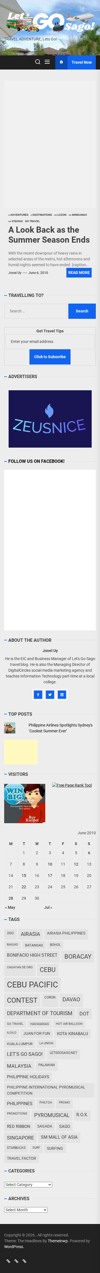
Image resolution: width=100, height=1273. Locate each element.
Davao (71, 999)
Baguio (12, 944)
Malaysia (19, 1066)
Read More (79, 272)
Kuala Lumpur (19, 1044)
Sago (64, 1126)
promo (64, 1102)
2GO (10, 933)
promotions (17, 1113)
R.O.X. (82, 1114)
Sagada (44, 1126)
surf (36, 1147)
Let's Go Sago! (25, 1054)
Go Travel (15, 1024)
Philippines (19, 1103)
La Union (46, 1043)
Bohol (55, 945)
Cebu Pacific (32, 984)
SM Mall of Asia (59, 1137)
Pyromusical (51, 1115)
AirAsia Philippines (66, 933)
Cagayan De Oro (20, 967)
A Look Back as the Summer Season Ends (49, 235)
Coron (50, 997)
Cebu (48, 970)
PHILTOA (45, 1102)
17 (50, 875)
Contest (22, 1000)
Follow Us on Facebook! (36, 461)
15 (24, 875)
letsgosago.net (63, 1053)
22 (24, 887)
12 (76, 864)
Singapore (20, 1138)
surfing (55, 1148)
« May (10, 907)
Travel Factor (21, 1158)
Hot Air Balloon (69, 1024)
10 (50, 864)
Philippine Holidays (28, 1076)
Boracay (77, 956)
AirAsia (30, 934)
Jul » (48, 907)
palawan (46, 1065)
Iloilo (11, 1033)
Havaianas (39, 1024)
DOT (84, 1014)
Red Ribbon (18, 1126)
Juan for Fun (36, 1033)
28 (11, 898)
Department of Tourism (39, 1013)
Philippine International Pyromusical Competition (46, 1090)
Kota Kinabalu (72, 1033)
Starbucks (16, 1148)
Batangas (34, 945)
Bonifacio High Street (32, 955)
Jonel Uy (14, 273)
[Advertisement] (21, 752)
